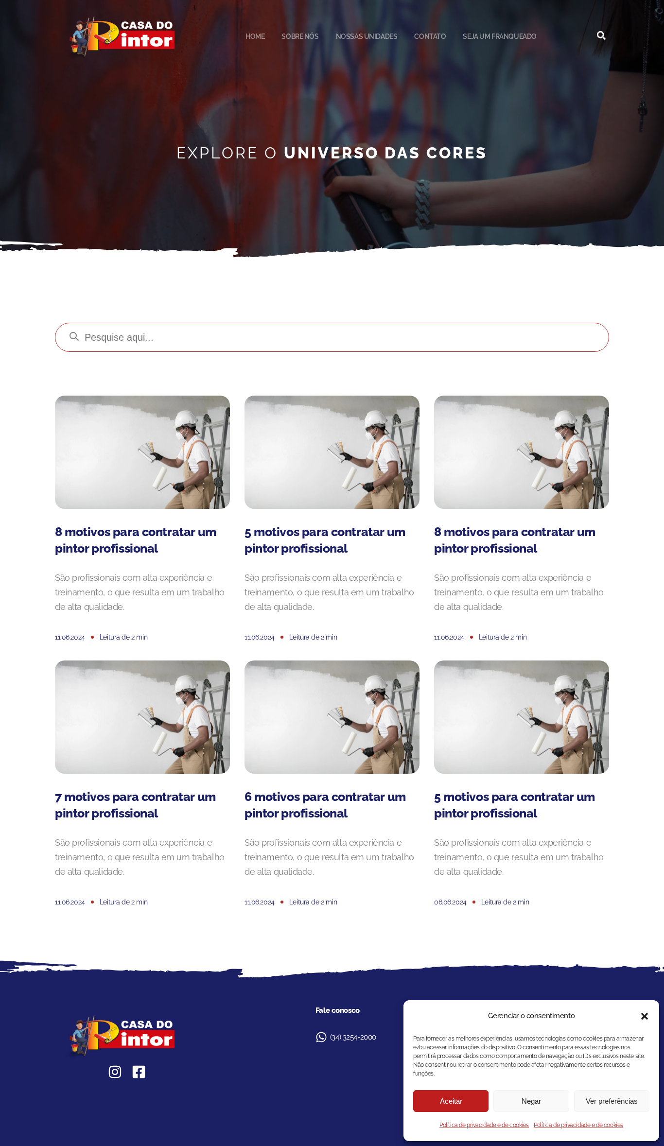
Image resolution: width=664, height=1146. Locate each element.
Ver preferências (612, 1101)
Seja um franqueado (499, 36)
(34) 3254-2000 (353, 1037)
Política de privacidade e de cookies (484, 1125)
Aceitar (451, 1101)
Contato (430, 36)
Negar (531, 1101)
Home (254, 36)
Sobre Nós (299, 36)
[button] (644, 1016)
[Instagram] (115, 1072)
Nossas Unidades (367, 36)
